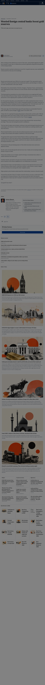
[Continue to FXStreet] (42, 2)
